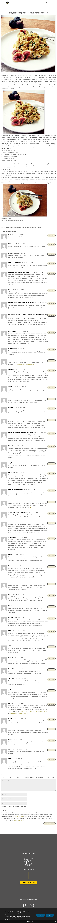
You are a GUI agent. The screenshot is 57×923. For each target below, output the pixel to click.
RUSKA (10, 718)
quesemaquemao (13, 728)
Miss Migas (11, 331)
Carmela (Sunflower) (14, 262)
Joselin (10, 253)
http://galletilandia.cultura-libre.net (18, 713)
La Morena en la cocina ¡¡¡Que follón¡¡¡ (18, 272)
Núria (10, 583)
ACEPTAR (50, 915)
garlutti (10, 690)
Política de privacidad (19, 820)
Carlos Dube (11, 537)
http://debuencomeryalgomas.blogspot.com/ (21, 302)
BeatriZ (10, 669)
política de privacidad (18, 816)
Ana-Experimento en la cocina (16, 512)
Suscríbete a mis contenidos (28, 882)
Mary (9, 289)
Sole (9, 758)
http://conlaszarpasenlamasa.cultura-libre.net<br (34, 711)
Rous (9, 566)
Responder (51, 235)
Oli (9, 398)
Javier (10, 234)
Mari (9, 501)
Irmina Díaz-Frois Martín (15, 489)
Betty (10, 522)
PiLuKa (10, 606)
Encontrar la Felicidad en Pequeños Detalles (20, 419)
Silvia (9, 630)
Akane (10, 369)
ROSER (10, 348)
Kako (9, 472)
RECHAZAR (40, 915)
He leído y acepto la (14, 820)
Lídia (9, 554)
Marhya (10, 617)
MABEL (10, 657)
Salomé (10, 678)
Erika (9, 594)
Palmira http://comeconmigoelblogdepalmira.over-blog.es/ (25, 314)
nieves (10, 360)
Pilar (9, 445)
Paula (10, 703)
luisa (9, 739)
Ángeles (10, 463)
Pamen (10, 243)
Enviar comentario (49, 823)
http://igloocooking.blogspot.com (25, 364)
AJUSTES (7, 919)
